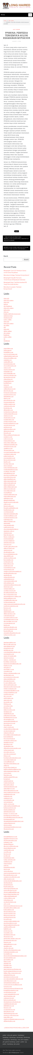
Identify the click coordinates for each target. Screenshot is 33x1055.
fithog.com (7, 756)
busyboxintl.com (8, 886)
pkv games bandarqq (9, 1042)
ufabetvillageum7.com (10, 487)
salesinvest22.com (9, 542)
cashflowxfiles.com (9, 927)
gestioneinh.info (9, 538)
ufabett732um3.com (9, 521)
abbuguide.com (8, 410)
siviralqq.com (8, 967)
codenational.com (9, 615)
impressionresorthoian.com (12, 969)
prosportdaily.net (9, 540)
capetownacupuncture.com (12, 873)
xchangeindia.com (9, 588)
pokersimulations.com (10, 467)
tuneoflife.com (8, 1017)
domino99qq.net (8, 844)
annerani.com (8, 700)
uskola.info (7, 523)
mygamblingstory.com (10, 836)
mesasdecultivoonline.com (12, 907)
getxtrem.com (8, 931)
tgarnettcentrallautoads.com (12, 663)
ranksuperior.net (9, 998)
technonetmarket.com (10, 517)
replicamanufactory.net (11, 469)
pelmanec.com (8, 842)
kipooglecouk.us (9, 784)
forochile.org (8, 725)
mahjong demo (8, 316)
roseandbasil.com (9, 761)
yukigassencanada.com (10, 444)
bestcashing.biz (8, 736)
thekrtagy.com (8, 587)
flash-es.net (7, 961)
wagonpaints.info (9, 525)
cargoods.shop (8, 871)
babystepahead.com (10, 1000)
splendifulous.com (9, 473)
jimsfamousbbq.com (10, 642)
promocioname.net (9, 731)
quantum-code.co (9, 531)
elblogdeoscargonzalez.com (12, 748)
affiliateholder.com (9, 1021)
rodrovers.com (8, 439)
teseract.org (7, 544)
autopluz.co (7, 667)
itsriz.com (7, 869)
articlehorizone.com (10, 446)
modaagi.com (8, 711)
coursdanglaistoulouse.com (12, 652)
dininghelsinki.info (9, 500)
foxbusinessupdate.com (11, 952)
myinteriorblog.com (10, 558)
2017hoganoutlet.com (10, 840)
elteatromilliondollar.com (11, 892)
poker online (8, 319)
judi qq (6, 304)
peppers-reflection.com (11, 1015)
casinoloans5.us (8, 781)
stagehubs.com (8, 348)
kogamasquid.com (9, 819)
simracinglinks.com (9, 679)
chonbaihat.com (8, 746)
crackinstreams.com (10, 454)
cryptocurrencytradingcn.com (13, 984)
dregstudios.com (9, 719)
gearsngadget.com (9, 458)
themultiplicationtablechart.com (13, 821)
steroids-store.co (9, 752)
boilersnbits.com (9, 909)
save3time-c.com (9, 669)
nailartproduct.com (9, 429)
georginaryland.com (10, 760)
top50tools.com (8, 694)
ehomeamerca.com (9, 417)
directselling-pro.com (10, 621)
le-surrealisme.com (9, 683)
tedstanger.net (8, 519)
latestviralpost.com (9, 911)
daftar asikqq (8, 331)
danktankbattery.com (10, 944)
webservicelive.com (9, 635)
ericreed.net (7, 773)
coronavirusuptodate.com (11, 452)
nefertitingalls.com (9, 373)
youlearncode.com (9, 406)
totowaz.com (8, 986)
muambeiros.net (8, 742)
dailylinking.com (8, 396)
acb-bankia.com (8, 959)
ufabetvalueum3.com (10, 483)
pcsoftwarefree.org (10, 394)
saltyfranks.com (8, 698)
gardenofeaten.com (9, 917)
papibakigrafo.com (9, 794)
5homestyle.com (9, 829)
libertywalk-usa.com (10, 644)
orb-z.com (7, 904)
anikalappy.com (8, 498)
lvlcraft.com (7, 433)
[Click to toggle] (30, 14)
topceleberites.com (10, 477)
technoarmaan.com (9, 602)
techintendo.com (9, 419)
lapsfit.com (7, 462)
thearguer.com (8, 936)
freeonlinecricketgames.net (12, 735)
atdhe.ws (6, 765)
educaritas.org (8, 379)
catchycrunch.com (9, 369)
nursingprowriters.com (11, 977)
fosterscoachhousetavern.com (13, 906)
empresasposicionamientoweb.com (14, 604)
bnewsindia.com (8, 560)
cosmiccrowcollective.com (12, 877)
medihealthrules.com (10, 573)
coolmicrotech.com (9, 590)
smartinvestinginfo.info (11, 514)
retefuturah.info (9, 512)
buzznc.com (7, 608)
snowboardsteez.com (10, 923)
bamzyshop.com (8, 563)
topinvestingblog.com (10, 692)
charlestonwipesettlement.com (13, 988)
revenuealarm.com (9, 623)
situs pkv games (8, 300)
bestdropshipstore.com (11, 423)
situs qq (6, 312)
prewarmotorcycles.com (11, 677)
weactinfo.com (8, 932)
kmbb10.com (7, 929)
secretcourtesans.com (10, 354)
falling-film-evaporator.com (12, 973)
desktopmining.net (9, 809)
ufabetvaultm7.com (9, 485)
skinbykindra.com (9, 612)
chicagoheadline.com (10, 358)
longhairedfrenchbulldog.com (16, 1028)
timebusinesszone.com (11, 1013)
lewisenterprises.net (10, 392)
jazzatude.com (8, 702)
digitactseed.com (9, 431)
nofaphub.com (8, 371)
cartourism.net (8, 802)
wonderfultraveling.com (11, 729)
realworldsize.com (9, 898)
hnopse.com (7, 1007)
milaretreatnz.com (9, 710)
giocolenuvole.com (9, 400)
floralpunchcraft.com (10, 940)
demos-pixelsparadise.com (12, 673)
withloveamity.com (9, 404)
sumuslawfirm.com (9, 975)
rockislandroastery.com (11, 619)
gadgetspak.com (9, 456)
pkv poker (17, 1044)
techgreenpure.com (10, 421)
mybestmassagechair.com (11, 771)
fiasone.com (7, 942)
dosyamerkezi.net (9, 681)
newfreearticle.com (9, 913)
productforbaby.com (10, 902)
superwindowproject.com (11, 792)
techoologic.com (9, 569)
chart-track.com (9, 727)
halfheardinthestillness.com (12, 769)
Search (6, 256)
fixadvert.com (8, 665)
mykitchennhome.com (10, 786)
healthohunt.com (9, 510)
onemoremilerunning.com (11, 921)
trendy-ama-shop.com (10, 546)
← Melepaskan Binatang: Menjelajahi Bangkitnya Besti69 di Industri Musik (16, 238)
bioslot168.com (8, 631)
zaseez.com (7, 367)
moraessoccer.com (9, 723)
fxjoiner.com (7, 610)
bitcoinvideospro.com (10, 875)
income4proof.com (9, 377)
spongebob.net (8, 884)
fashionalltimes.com (10, 598)
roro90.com (7, 852)
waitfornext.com (9, 527)
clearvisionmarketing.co (11, 529)
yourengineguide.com (10, 581)
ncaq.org (6, 385)
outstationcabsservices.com (12, 585)
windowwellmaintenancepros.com (14, 1019)
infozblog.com (8, 744)
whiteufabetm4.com (10, 496)
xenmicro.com (8, 387)
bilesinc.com (7, 708)
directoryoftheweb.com (11, 846)
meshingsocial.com (9, 934)
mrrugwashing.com (9, 957)
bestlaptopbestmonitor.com (12, 758)
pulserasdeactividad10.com (12, 806)
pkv (5, 327)
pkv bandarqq (8, 306)
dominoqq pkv (8, 317)
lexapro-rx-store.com (10, 813)
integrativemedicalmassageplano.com (15, 956)
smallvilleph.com (9, 713)
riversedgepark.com (10, 366)
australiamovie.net (9, 646)
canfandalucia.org (9, 579)
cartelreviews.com (9, 425)
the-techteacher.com (10, 594)
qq (4, 339)
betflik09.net (7, 383)
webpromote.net (9, 750)
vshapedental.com (9, 577)
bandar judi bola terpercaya (12, 314)
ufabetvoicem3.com (9, 489)
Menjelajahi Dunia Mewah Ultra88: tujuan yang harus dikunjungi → (16, 248)
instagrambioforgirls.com (11, 925)
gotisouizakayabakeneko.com (13, 881)
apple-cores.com (9, 804)
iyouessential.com (9, 402)
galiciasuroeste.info (10, 715)
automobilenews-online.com (12, 596)
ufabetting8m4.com (9, 479)
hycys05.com (7, 919)
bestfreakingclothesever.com (13, 971)
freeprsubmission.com (10, 554)
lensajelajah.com (9, 381)
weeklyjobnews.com (10, 992)
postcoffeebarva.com (10, 890)
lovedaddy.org (8, 954)
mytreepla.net (8, 465)
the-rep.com (7, 696)
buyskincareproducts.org (11, 815)
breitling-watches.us (10, 661)
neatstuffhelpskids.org (11, 721)
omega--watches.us (10, 660)
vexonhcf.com (8, 671)
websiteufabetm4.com (10, 494)
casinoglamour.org (9, 823)
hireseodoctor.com (9, 460)
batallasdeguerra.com (10, 717)
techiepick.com (8, 562)
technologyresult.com (10, 412)
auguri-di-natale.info (10, 656)
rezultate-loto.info (9, 471)
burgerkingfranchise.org (11, 894)
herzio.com (7, 854)
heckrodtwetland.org (10, 767)
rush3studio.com (9, 850)
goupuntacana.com (9, 364)
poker (4, 1035)
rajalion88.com (8, 362)
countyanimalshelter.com (11, 994)
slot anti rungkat (23, 1039)
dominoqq (7, 341)
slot (16, 231)
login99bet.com (8, 352)
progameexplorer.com (10, 617)
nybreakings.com (9, 583)
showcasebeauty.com (10, 685)
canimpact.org (8, 798)
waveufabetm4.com (9, 490)
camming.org (8, 360)
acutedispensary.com (10, 981)
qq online (6, 325)
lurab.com (7, 625)
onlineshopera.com (9, 389)
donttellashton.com (10, 848)
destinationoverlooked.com (12, 1002)
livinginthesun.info (9, 867)
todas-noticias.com (9, 859)
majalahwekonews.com (11, 838)
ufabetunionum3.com (10, 481)
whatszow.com (8, 415)
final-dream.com (9, 535)
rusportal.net (8, 863)
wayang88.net (8, 492)
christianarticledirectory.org (12, 827)
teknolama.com (8, 900)
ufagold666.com (8, 556)
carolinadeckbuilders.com (11, 690)
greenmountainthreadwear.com (13, 979)
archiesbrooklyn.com (10, 740)
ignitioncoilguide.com (10, 627)
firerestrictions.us (9, 738)
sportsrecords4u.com (10, 475)
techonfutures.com (9, 567)
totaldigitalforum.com (10, 600)
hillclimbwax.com (9, 1005)
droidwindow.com (9, 552)
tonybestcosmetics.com (11, 606)
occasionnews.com (9, 1009)
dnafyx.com (7, 398)
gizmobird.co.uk (8, 648)
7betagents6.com (9, 450)
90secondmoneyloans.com (12, 435)
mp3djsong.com (8, 650)
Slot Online (11, 20)
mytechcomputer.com (10, 629)
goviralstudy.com (9, 800)
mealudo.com (8, 946)
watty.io (6, 865)
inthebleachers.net (9, 811)
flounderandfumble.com (11, 508)
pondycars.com (8, 565)
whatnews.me (8, 533)
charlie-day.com (8, 948)
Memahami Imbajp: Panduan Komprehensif (16, 275)
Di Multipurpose (14, 1052)
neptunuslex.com (9, 654)
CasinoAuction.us (9, 783)
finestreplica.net (9, 506)
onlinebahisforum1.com (11, 356)
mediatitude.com (9, 675)
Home (5, 20)
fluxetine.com (8, 775)
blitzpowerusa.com (9, 915)
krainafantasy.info (9, 858)
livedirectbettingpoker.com (12, 950)
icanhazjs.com (8, 796)
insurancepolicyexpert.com (12, 686)
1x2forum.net (8, 350)
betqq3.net (7, 779)
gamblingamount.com (10, 1004)
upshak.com (7, 963)
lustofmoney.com (9, 1011)
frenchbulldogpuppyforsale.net (13, 817)
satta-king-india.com (10, 442)
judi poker (7, 310)
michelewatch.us (9, 658)
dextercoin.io (8, 825)
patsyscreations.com (10, 375)
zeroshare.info (8, 706)
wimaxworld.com (9, 733)
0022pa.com (7, 704)
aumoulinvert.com (9, 788)
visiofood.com (8, 550)
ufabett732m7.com (9, 548)
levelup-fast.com (9, 464)
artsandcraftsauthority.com (12, 633)
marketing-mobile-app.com (12, 938)
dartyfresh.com (8, 391)
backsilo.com (7, 965)
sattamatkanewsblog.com (11, 982)
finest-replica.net (9, 537)
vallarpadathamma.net (10, 896)
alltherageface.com (9, 613)
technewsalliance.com (10, 515)
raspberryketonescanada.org (12, 571)
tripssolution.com (9, 440)
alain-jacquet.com (9, 879)
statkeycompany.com (10, 688)
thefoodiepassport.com (11, 790)
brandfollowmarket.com (11, 990)
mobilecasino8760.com (10, 777)
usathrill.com (8, 575)
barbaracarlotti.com (10, 808)
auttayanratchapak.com (11, 888)
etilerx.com (7, 504)
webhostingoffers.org (10, 414)
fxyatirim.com (8, 408)
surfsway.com (8, 427)
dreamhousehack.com (10, 592)
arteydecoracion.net (10, 754)
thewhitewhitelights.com (11, 763)
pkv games (7, 333)
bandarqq (6, 335)
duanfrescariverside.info (11, 502)
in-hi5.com (7, 856)
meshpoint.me (8, 882)
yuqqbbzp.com (8, 448)
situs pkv (6, 298)
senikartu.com (8, 861)
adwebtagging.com (9, 996)
